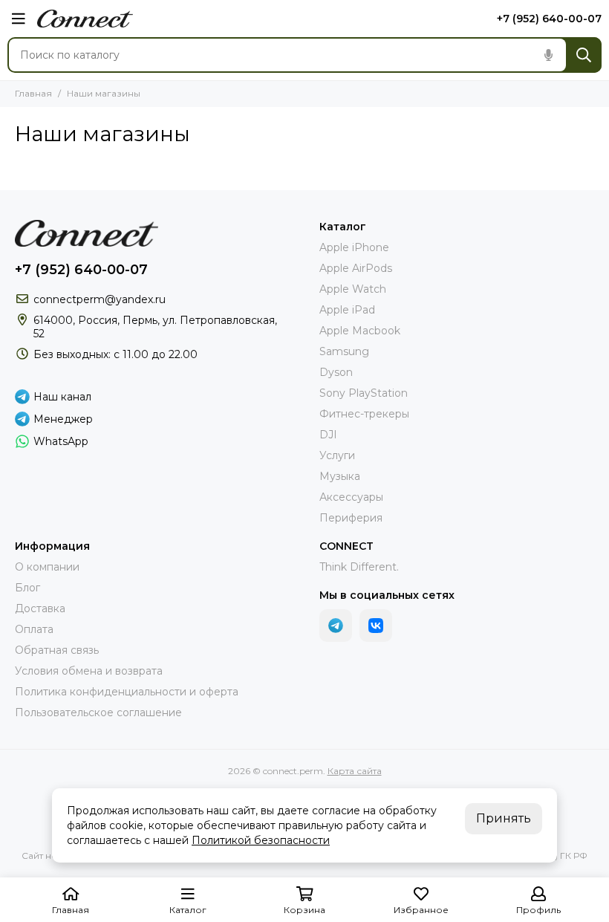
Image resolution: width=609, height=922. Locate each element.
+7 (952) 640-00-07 (549, 18)
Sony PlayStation (363, 393)
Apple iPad (347, 309)
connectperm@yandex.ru (99, 299)
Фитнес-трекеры (364, 414)
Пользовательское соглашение (98, 712)
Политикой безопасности (261, 840)
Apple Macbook (359, 330)
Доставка (40, 608)
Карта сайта (355, 770)
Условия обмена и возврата (89, 671)
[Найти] (584, 55)
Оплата (34, 629)
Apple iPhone (354, 247)
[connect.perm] (85, 18)
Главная (33, 93)
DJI (328, 434)
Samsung (344, 351)
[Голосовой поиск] (548, 55)
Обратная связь (57, 650)
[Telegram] (335, 625)
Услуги (337, 455)
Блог (27, 587)
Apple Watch (352, 289)
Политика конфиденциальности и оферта (126, 691)
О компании (47, 567)
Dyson (336, 372)
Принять (503, 818)
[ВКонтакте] (375, 625)
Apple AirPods (355, 268)
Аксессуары (351, 497)
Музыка (339, 476)
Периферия (350, 518)
